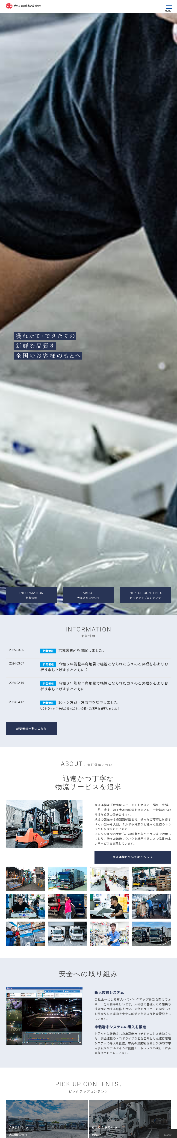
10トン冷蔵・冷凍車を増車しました (88, 702)
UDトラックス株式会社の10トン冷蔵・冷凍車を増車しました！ (80, 708)
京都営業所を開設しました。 (82, 650)
